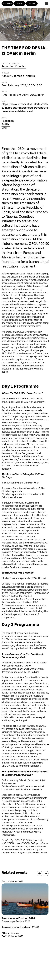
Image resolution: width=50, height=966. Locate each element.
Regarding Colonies (14, 66)
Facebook (8, 121)
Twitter (6, 124)
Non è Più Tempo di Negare (18, 76)
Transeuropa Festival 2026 (20, 927)
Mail (4, 128)
